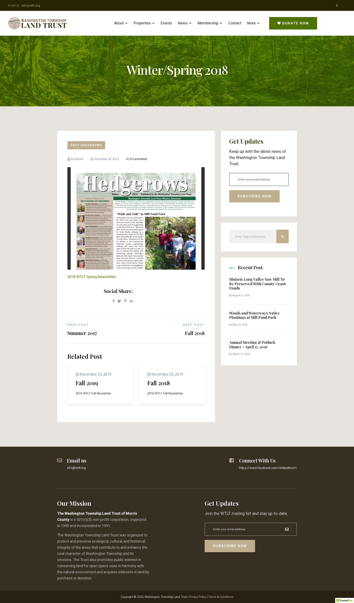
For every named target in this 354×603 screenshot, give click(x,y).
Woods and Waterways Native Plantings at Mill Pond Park (254, 315)
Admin (79, 159)
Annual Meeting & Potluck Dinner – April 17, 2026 (252, 344)
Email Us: (24, 5)
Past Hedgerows (86, 145)
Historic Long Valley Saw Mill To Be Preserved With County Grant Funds (257, 284)
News (183, 23)
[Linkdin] (131, 301)
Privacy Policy (197, 596)
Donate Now (295, 23)
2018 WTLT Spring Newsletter (91, 277)
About (119, 23)
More (251, 23)
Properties (142, 23)
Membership (208, 23)
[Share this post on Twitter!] (119, 301)
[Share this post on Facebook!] (114, 301)
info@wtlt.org (76, 468)
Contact (234, 23)
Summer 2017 (82, 333)
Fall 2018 (195, 333)
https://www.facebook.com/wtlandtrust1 (268, 468)
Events (166, 23)
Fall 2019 (87, 383)
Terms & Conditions (220, 596)
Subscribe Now (254, 196)
